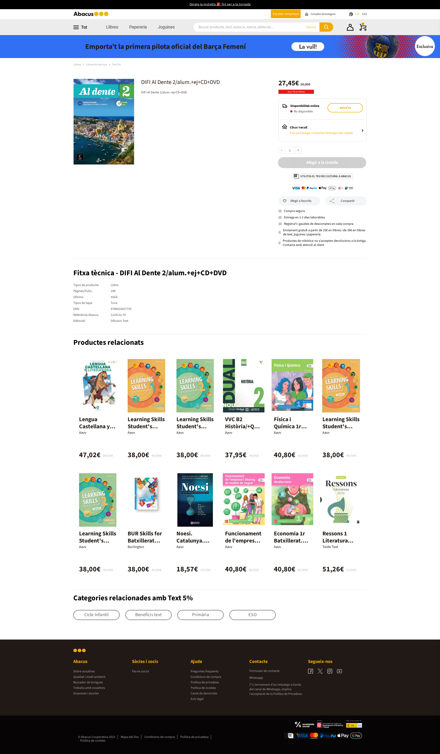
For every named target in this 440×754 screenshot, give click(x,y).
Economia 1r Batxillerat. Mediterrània (290, 540)
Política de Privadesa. (287, 694)
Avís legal (197, 699)
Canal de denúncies (204, 693)
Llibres (112, 27)
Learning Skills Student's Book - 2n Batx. (97, 544)
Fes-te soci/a (140, 671)
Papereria (138, 27)
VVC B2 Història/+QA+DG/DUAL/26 (242, 426)
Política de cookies (203, 688)
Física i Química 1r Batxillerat (287, 426)
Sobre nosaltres (84, 671)
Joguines (166, 27)
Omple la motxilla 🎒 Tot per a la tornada (220, 4)
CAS (364, 14)
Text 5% (116, 65)
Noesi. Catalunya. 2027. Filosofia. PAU (194, 544)
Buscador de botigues (88, 682)
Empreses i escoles (86, 693)
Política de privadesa (205, 682)
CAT (357, 14)
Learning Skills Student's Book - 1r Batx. (341, 426)
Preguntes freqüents (205, 671)
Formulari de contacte (264, 671)
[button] (350, 28)
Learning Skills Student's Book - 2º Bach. (195, 430)
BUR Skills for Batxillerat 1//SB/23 (145, 540)
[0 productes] (363, 29)
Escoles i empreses (286, 13)
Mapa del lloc (130, 737)
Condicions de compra (206, 677)
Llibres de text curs (97, 65)
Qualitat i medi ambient (89, 677)
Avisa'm (345, 108)
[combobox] (243, 27)
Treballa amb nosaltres (89, 688)
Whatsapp (256, 678)
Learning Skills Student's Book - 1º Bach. (146, 430)
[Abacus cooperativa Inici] (92, 16)
